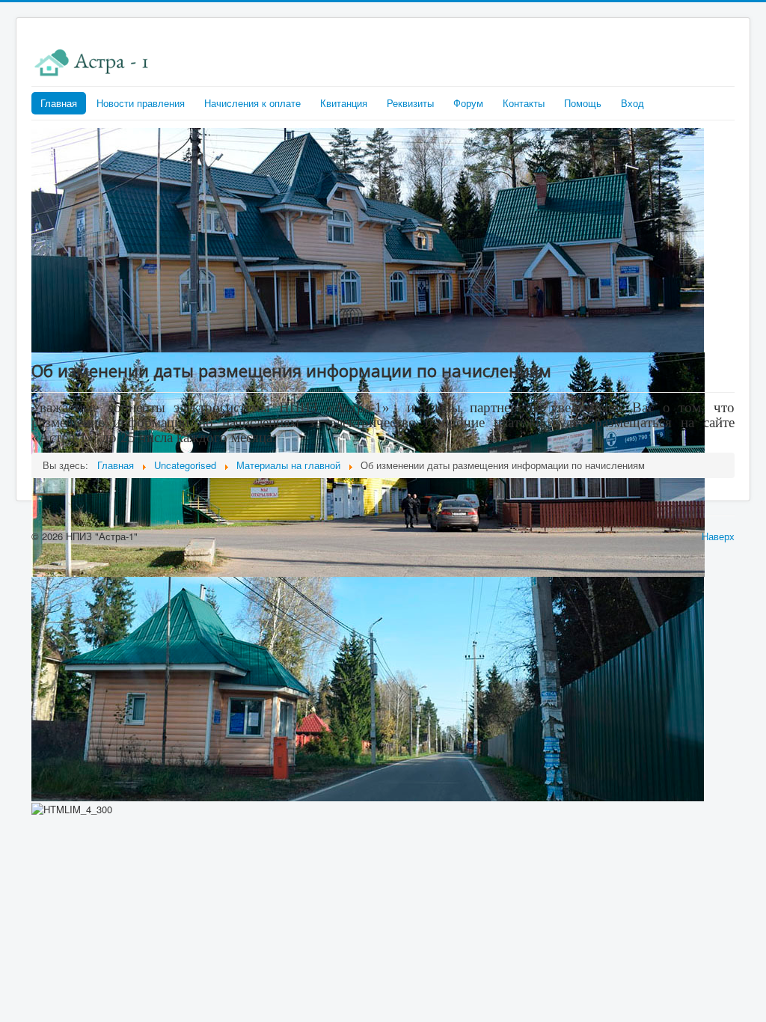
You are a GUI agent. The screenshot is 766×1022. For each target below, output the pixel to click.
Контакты (524, 103)
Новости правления (140, 103)
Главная (58, 103)
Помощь (582, 103)
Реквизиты (410, 103)
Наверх (718, 536)
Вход (632, 103)
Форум (468, 103)
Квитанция (343, 103)
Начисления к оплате (252, 103)
